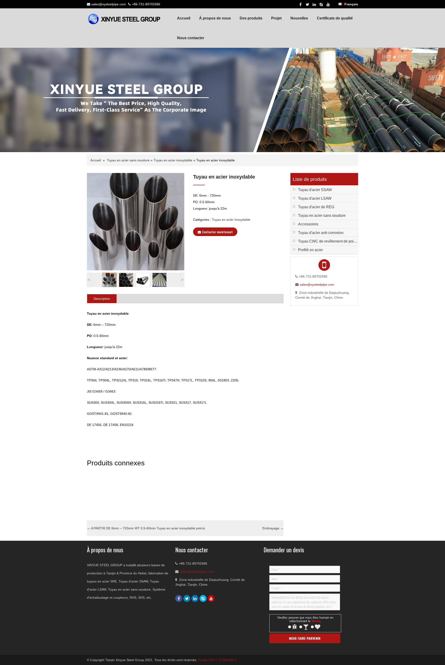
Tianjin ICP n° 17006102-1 (217, 660)
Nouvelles (299, 18)
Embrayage (272, 528)
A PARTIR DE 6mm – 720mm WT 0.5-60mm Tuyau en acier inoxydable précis (146, 528)
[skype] (321, 4)
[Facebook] (300, 4)
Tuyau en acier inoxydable (173, 160)
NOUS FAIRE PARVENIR (305, 638)
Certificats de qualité (335, 18)
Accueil (183, 18)
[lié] (314, 4)
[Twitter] (307, 4)
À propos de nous (215, 18)
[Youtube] (328, 4)
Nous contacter (190, 38)
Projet (276, 18)
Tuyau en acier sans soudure (128, 160)
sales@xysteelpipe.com (108, 4)
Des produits (251, 18)
